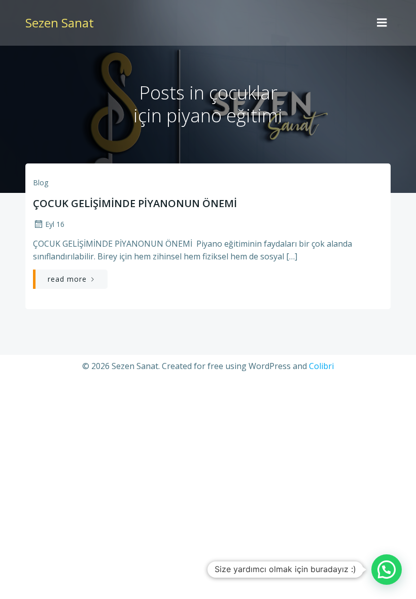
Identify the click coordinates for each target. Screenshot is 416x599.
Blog (40, 182)
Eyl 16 (54, 224)
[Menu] (382, 22)
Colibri (321, 366)
